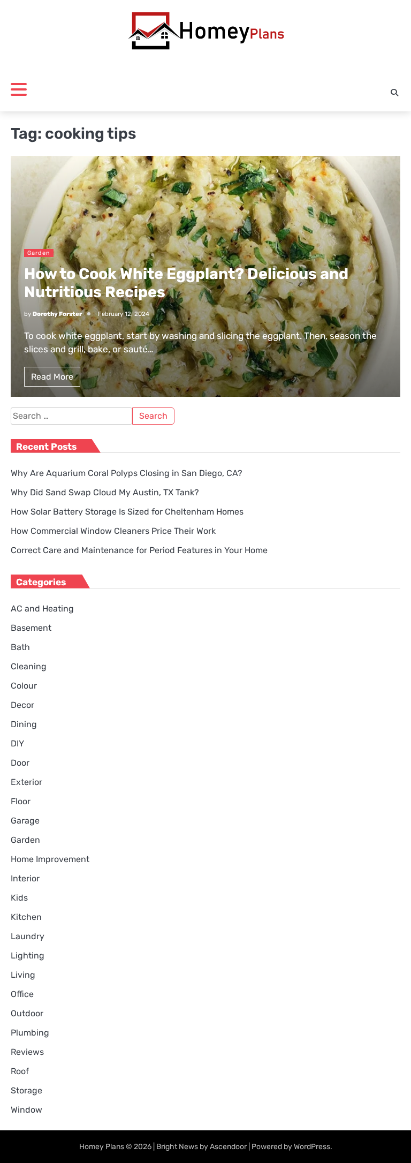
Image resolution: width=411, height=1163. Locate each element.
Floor (21, 801)
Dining (24, 724)
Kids (19, 898)
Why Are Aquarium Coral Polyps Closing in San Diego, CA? (126, 473)
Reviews (27, 1052)
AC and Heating (42, 608)
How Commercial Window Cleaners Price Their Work (113, 531)
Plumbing (30, 1033)
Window (26, 1110)
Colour (24, 686)
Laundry (27, 936)
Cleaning (29, 666)
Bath (20, 647)
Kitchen (26, 917)
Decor (22, 705)
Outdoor (27, 1013)
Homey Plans (101, 1146)
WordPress (312, 1146)
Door (20, 763)
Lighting (27, 955)
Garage (25, 820)
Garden (38, 253)
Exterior (26, 782)
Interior (25, 878)
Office (22, 994)
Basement (31, 628)
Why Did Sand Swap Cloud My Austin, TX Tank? (105, 492)
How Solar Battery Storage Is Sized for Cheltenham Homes (127, 512)
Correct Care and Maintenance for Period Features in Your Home (139, 550)
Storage (26, 1090)
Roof (20, 1071)
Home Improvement (50, 859)
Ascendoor (228, 1146)
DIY (17, 743)
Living (23, 975)
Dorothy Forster (57, 314)
